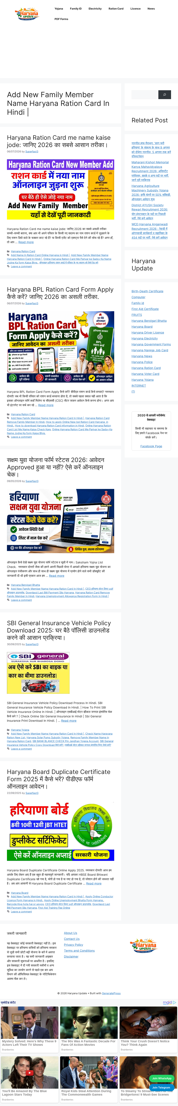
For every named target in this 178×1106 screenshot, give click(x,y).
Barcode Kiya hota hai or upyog (25, 904)
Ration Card (116, 8)
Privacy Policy (73, 944)
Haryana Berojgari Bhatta (25, 584)
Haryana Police (142, 362)
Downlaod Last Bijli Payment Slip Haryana (50, 592)
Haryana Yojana (20, 729)
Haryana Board (19, 892)
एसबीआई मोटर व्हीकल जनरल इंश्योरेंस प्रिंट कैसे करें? (88, 744)
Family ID (76, 8)
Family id (138, 303)
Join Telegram (161, 1087)
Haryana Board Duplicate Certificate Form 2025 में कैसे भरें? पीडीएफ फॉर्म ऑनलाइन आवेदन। (58, 779)
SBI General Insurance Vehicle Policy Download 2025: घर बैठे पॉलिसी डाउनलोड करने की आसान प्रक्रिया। (59, 630)
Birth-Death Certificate (147, 291)
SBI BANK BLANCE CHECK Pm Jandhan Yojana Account (66, 741)
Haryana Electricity (145, 338)
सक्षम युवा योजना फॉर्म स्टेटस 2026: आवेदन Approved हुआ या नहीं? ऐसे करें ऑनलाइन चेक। (55, 467)
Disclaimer (71, 956)
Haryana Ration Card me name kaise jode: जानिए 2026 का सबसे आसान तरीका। (59, 141)
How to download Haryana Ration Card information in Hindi (49, 425)
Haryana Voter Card (145, 374)
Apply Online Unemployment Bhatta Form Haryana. (73, 900)
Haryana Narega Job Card (150, 350)
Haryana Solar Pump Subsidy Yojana (48, 737)
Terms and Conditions (79, 950)
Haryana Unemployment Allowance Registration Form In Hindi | (72, 596)
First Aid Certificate (145, 309)
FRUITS (137, 315)
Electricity (95, 8)
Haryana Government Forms (151, 344)
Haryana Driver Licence (148, 332)
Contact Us (72, 939)
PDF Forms (61, 19)
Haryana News (142, 356)
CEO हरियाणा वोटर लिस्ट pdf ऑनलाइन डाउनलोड (68, 904)
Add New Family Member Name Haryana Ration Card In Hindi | (47, 418)
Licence (136, 8)
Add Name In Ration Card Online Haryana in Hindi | (40, 255)
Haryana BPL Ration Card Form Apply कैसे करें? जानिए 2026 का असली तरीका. (60, 293)
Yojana (59, 8)
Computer (138, 297)
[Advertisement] (89, 54)
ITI (133, 391)
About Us (70, 933)
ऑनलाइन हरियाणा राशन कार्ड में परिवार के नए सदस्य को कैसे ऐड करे (68, 262)
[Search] (164, 94)
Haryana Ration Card (23, 251)
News (151, 8)
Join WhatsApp (161, 1078)
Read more (26, 242)
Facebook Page (151, 446)
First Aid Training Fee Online (54, 907)
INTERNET (139, 385)
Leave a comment (21, 266)
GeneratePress (111, 993)
